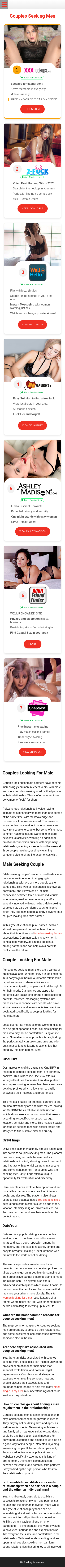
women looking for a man (18, 1297)
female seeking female (48, 933)
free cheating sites (49, 1199)
